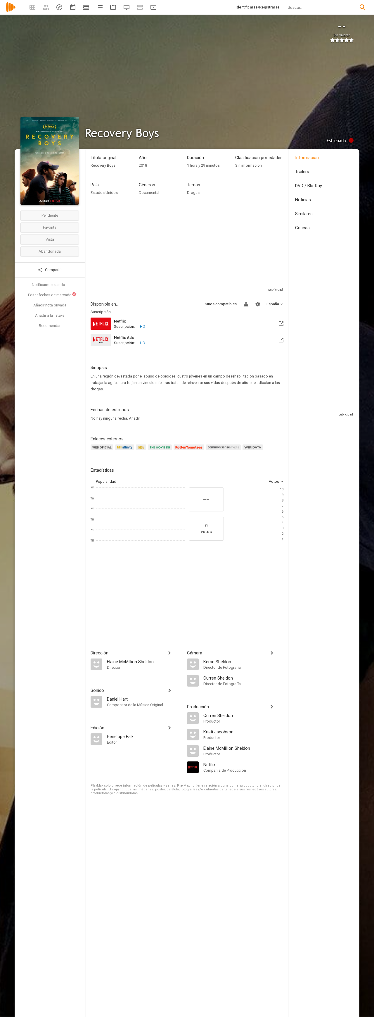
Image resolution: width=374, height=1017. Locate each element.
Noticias (303, 199)
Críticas (302, 227)
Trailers (302, 171)
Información (307, 157)
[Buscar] (362, 7)
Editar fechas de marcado (52, 294)
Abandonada (50, 251)
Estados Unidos (104, 192)
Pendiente (49, 215)
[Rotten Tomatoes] (190, 451)
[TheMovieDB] (161, 451)
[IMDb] (142, 451)
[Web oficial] (103, 451)
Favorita (49, 227)
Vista (50, 239)
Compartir (53, 270)
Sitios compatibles (221, 304)
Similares (304, 213)
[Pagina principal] (11, 11)
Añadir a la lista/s (49, 315)
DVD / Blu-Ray (308, 185)
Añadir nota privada (49, 305)
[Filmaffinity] (125, 451)
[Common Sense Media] (224, 451)
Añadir (134, 418)
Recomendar (49, 325)
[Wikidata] (254, 451)
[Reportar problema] (246, 304)
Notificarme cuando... (50, 284)
